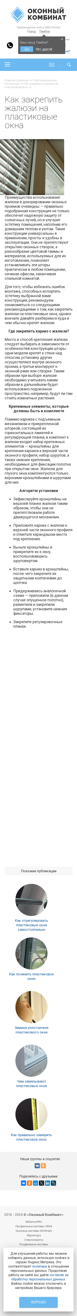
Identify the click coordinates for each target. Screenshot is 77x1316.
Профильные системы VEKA (33, 1226)
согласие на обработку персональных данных (39, 1277)
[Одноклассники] (29, 1183)
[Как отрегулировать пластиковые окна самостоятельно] (31, 900)
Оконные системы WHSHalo (34, 1230)
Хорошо (38, 1302)
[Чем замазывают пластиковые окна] (31, 1061)
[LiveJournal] (53, 1183)
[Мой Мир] (35, 1183)
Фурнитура (34, 1235)
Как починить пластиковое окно (31, 976)
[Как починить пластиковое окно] (31, 953)
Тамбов (44, 31)
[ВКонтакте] (23, 1183)
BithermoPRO (34, 1221)
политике (39, 1266)
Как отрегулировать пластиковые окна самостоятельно (31, 925)
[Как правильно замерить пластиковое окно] (31, 1114)
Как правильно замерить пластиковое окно (31, 1137)
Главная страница (16, 80)
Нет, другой (44, 49)
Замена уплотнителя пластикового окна (31, 1030)
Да (27, 49)
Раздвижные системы (33, 1244)
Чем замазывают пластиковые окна (31, 1083)
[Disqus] (39, 692)
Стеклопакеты (33, 1239)
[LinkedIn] (47, 1183)
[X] (41, 1183)
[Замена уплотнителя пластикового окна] (31, 1007)
